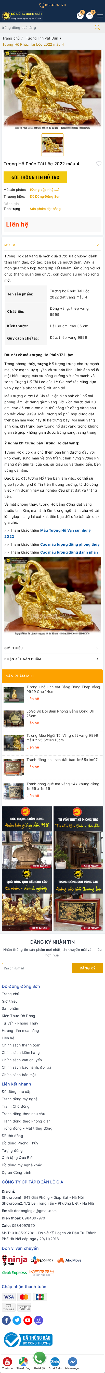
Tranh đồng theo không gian (26, 1121)
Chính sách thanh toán (21, 1045)
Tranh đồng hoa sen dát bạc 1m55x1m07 (62, 759)
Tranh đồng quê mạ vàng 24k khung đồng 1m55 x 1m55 (63, 786)
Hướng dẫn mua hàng (20, 1030)
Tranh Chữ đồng (16, 1106)
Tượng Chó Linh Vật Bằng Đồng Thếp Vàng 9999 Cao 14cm (63, 689)
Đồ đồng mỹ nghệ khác (22, 1165)
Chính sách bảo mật (19, 1074)
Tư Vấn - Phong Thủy (20, 1023)
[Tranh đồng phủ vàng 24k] (78, 899)
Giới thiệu (10, 1001)
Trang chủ (10, 994)
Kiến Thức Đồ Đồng (18, 1016)
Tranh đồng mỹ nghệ (20, 1099)
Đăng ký (88, 968)
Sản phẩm (10, 1008)
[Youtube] (27, 1320)
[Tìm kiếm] (97, 27)
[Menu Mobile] (98, 15)
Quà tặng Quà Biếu (18, 1157)
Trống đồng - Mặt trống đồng (27, 1128)
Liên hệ (8, 1038)
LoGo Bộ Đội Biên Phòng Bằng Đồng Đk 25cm (60, 713)
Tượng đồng (12, 1150)
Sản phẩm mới (20, 676)
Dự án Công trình (16, 1172)
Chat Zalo (55, 1368)
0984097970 (55, 5)
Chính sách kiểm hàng (21, 1052)
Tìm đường (23, 1368)
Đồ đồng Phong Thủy (20, 1143)
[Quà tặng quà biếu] (27, 899)
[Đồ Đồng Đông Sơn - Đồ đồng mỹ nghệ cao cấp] (22, 16)
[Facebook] (6, 1320)
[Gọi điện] (39, 1359)
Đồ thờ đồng (12, 1135)
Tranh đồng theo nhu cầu (23, 1114)
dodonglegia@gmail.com (35, 1210)
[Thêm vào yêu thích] (98, 163)
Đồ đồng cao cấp (17, 1091)
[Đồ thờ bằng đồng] (78, 837)
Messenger (72, 1368)
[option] (52, 90)
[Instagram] (38, 1320)
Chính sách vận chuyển (22, 1060)
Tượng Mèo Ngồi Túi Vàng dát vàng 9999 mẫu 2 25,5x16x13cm (62, 737)
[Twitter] (16, 1320)
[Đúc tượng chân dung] (27, 837)
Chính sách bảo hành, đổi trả (26, 1067)
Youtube (7, 1368)
